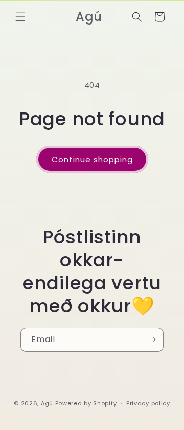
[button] (20, 17)
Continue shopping (92, 159)
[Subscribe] (152, 340)
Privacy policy (148, 403)
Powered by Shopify (86, 403)
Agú (48, 403)
